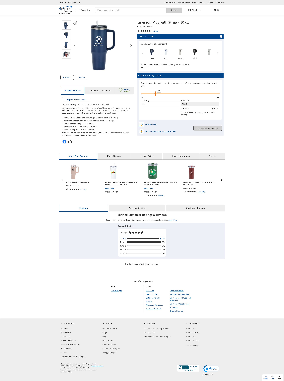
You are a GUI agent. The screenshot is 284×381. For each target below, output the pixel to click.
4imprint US (190, 328)
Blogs (104, 332)
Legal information (97, 366)
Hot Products (184, 2)
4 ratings (83, 189)
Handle (149, 301)
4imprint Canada (192, 332)
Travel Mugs (116, 291)
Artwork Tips (149, 332)
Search (174, 10)
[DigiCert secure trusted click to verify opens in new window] (212, 369)
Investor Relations (69, 340)
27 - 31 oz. (150, 291)
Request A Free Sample (76, 99)
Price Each (185, 100)
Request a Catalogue (111, 348)
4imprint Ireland (192, 340)
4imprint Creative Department (156, 328)
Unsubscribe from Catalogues (73, 356)
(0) (216, 10)
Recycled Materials (153, 308)
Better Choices (152, 294)
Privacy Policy (66, 348)
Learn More (173, 220)
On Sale (210, 2)
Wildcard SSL (208, 375)
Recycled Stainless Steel (179, 294)
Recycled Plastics (176, 291)
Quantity (145, 100)
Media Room (107, 340)
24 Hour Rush (170, 2)
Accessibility (66, 332)
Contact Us (65, 336)
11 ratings (202, 191)
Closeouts (219, 2)
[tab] (72, 91)
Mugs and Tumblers (154, 305)
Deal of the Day (192, 345)
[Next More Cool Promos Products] (221, 180)
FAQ (104, 336)
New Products (198, 2)
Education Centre (109, 328)
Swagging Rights (109, 352)
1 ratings (155, 31)
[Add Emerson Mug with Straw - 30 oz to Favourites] (75, 22)
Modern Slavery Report (71, 344)
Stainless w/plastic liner (179, 304)
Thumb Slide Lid (176, 311)
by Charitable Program (157, 336)
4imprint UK (191, 336)
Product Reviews (109, 344)
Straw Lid (174, 307)
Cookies (64, 352)
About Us (65, 328)
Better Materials (153, 298)
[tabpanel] (142, 240)
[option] (152, 53)
